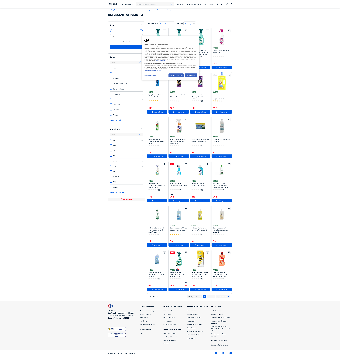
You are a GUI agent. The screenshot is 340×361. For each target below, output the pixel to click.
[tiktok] (219, 353)
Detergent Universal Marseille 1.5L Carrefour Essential (220, 230)
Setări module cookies (150, 75)
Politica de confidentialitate (195, 331)
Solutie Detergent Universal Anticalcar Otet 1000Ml (156, 141)
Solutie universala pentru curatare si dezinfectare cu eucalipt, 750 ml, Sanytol (200, 52)
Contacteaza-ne (216, 311)
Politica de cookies (193, 335)
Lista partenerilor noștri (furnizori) (152, 70)
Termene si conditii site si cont (220, 317)
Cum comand (167, 311)
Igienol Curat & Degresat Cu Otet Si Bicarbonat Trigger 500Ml (177, 141)
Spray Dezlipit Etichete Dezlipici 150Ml (155, 96)
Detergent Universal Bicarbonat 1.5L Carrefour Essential (156, 274)
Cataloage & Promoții (170, 337)
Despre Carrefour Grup (147, 311)
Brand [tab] (113, 57)
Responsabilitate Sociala (147, 324)
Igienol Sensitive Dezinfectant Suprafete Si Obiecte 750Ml (156, 185)
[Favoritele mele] (227, 4)
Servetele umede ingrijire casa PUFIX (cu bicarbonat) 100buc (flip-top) (200, 274)
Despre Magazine (145, 314)
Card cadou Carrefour (194, 317)
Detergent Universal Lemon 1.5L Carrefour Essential (200, 229)
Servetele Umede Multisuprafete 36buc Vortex (198, 97)
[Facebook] (226, 353)
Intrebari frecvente (217, 314)
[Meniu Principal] (110, 4)
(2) (181, 234)
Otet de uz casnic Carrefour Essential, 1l (221, 140)
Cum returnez (167, 321)
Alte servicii (191, 321)
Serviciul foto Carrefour (194, 324)
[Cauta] (171, 4)
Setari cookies (191, 338)
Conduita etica (191, 328)
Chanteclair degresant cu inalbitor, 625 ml (221, 51)
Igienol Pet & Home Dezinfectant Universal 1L (200, 184)
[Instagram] (216, 353)
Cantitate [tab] (115, 129)
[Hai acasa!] (108, 9)
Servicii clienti (191, 311)
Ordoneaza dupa (152, 24)
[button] (231, 4)
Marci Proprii (144, 317)
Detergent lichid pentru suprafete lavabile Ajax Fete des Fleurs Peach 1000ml (220, 274)
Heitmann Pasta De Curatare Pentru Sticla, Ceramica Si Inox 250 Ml (220, 185)
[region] (170, 58)
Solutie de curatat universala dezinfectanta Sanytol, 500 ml (177, 274)
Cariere (142, 333)
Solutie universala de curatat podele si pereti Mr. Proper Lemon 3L (221, 97)
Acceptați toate (191, 75)
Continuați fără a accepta (175, 75)
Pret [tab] (112, 25)
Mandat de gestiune (169, 340)
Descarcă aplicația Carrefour (219, 345)
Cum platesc (167, 314)
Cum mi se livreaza (169, 317)
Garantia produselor (169, 324)
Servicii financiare (192, 314)
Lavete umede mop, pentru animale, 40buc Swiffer (200, 140)
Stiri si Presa (144, 321)
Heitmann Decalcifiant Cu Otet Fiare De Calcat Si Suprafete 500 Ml (156, 230)
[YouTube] (230, 353)
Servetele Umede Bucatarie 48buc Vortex (178, 96)
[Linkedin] (223, 353)
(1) (160, 101)
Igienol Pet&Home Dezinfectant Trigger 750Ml (178, 184)
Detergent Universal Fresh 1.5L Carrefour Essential (178, 229)
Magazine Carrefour (169, 333)
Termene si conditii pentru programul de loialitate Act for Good (220, 328)
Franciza (166, 344)
